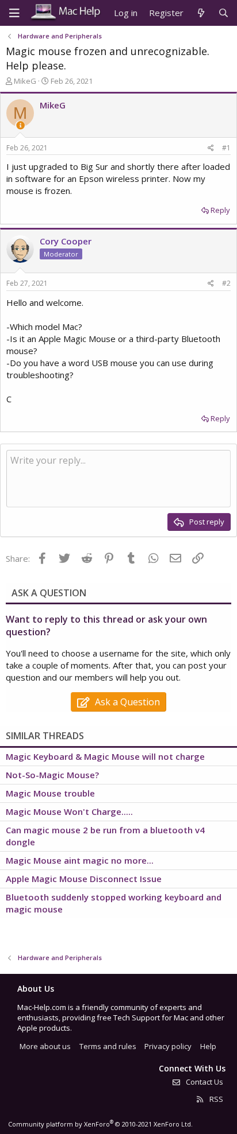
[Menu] (14, 13)
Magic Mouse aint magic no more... (80, 860)
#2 (226, 283)
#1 (226, 148)
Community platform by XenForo (100, 1124)
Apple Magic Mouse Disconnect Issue (84, 878)
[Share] (211, 148)
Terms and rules (107, 1046)
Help (208, 1046)
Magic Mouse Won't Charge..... (69, 811)
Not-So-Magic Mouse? (52, 774)
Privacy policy (168, 1046)
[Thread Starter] (20, 125)
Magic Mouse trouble (50, 793)
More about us (45, 1046)
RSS (215, 1099)
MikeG (25, 81)
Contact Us (203, 1082)
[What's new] (200, 13)
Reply (220, 210)
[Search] (223, 13)
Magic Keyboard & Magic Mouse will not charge (105, 756)
